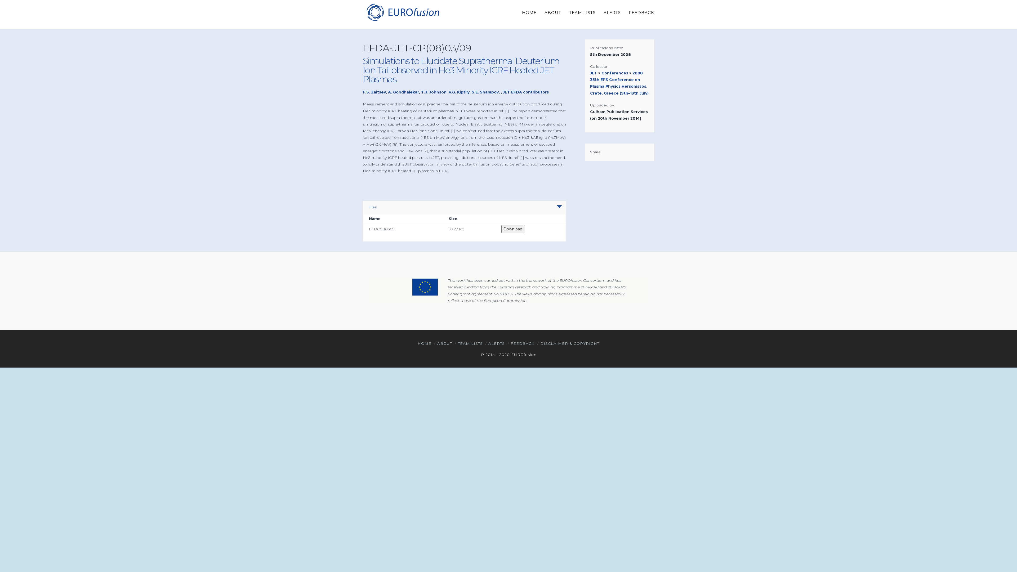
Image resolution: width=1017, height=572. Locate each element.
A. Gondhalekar (403, 92)
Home (424, 343)
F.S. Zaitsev (374, 92)
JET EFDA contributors (526, 92)
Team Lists (470, 343)
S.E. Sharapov (485, 92)
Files (372, 207)
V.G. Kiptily (459, 92)
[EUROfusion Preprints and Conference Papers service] (402, 12)
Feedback (522, 343)
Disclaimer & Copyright (569, 343)
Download (512, 229)
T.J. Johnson (434, 92)
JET (593, 73)
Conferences (614, 73)
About (444, 343)
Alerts (496, 343)
